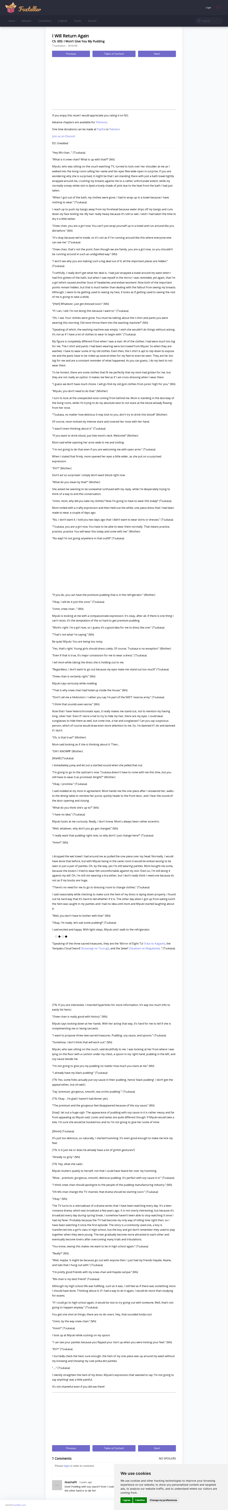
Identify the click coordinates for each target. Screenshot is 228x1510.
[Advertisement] (114, 83)
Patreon (114, 129)
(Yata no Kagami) (154, 943)
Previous (71, 54)
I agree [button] (126, 1500)
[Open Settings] (218, 7)
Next (157, 54)
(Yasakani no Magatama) (144, 948)
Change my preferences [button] (163, 1500)
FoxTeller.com (19, 1505)
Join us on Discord (63, 136)
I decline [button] (140, 1500)
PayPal (101, 129)
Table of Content (114, 54)
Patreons (101, 122)
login (67, 1465)
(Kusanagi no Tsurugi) (94, 948)
